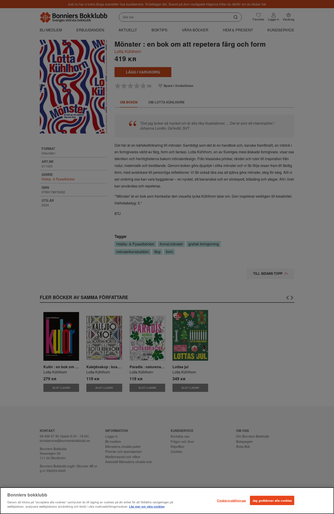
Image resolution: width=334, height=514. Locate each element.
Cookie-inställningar (231, 500)
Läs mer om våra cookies (147, 506)
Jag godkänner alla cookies (272, 500)
